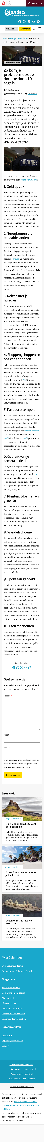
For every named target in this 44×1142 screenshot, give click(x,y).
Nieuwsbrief (11, 29)
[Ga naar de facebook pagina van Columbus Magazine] (19, 21)
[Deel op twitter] (21, 667)
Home (5, 38)
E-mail (7, 747)
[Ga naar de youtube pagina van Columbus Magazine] (33, 21)
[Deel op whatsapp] (17, 667)
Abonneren (25, 29)
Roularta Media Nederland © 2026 (22, 1087)
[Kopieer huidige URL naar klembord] (29, 667)
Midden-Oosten (31, 431)
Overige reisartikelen (18, 38)
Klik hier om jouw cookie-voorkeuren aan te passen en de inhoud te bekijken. (20, 1105)
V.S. (24, 380)
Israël (6, 438)
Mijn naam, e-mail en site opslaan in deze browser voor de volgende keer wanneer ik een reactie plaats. (21, 764)
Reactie (8, 696)
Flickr (35, 180)
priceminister (26, 180)
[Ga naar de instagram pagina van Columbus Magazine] (24, 21)
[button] (35, 3)
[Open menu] (40, 29)
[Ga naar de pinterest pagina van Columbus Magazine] (29, 21)
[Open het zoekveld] (34, 28)
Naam (7, 735)
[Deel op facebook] (13, 667)
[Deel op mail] (25, 667)
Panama (15, 259)
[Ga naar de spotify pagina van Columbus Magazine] (38, 21)
